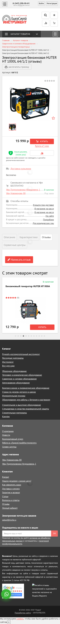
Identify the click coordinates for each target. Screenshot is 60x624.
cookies (20, 618)
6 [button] (28, 336)
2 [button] (18, 336)
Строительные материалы (14, 412)
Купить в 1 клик (42, 146)
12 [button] (44, 336)
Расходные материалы (13, 358)
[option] (30, 103)
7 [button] (31, 336)
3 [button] (21, 336)
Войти (41, 3)
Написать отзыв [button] (20, 259)
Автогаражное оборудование (16, 382)
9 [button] (36, 336)
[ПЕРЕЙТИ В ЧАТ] (6, 594)
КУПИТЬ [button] (44, 141)
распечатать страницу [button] (19, 66)
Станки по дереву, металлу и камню (19, 392)
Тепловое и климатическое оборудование (22, 375)
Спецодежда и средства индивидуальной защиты (25, 408)
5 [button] (26, 336)
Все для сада (8, 365)
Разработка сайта (23, 612)
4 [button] (23, 336)
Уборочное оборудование (14, 371)
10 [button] (39, 336)
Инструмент (8, 362)
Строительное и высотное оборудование (21, 405)
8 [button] (34, 336)
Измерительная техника (13, 395)
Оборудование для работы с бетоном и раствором (26, 399)
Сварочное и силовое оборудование (19, 378)
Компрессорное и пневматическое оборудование (25, 388)
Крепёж (6, 416)
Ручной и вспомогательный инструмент (21, 354)
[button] (42, 153)
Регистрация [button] (52, 3)
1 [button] (15, 336)
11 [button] (41, 336)
